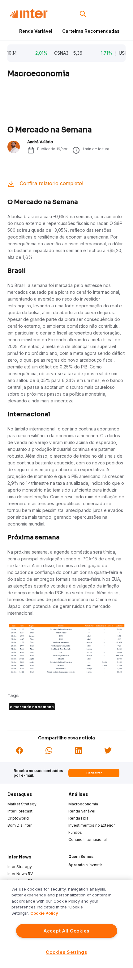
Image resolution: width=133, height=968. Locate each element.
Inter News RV (20, 873)
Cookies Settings (66, 952)
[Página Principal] (28, 14)
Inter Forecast (19, 811)
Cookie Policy (44, 913)
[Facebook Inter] (19, 750)
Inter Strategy (19, 866)
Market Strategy (21, 804)
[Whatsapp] (49, 750)
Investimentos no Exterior (91, 825)
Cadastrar (94, 773)
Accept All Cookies (66, 930)
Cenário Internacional (87, 839)
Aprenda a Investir (85, 864)
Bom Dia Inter (19, 825)
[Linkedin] (78, 750)
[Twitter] (108, 750)
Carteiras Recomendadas (91, 31)
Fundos (75, 832)
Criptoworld (18, 818)
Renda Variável (35, 31)
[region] (66, 924)
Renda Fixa (78, 818)
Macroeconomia (83, 804)
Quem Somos (80, 856)
